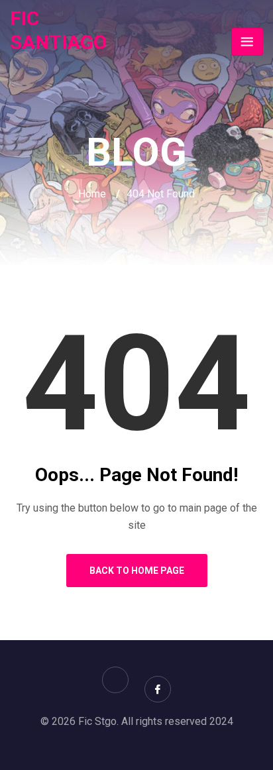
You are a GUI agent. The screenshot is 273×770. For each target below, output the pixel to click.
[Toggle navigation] (247, 42)
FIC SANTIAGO (58, 30)
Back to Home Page (136, 570)
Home (92, 194)
